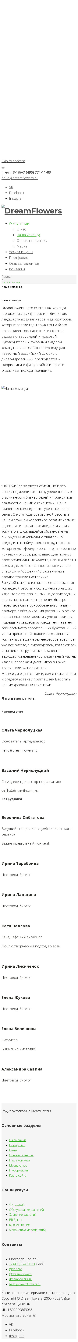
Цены (13, 1150)
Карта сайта (17, 1175)
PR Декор (15, 1220)
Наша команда (28, 235)
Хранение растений (23, 1214)
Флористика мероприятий (27, 1230)
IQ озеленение (19, 1225)
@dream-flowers (20, 1274)
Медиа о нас (18, 1165)
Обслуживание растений (26, 1210)
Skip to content (13, 161)
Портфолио (18, 257)
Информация (18, 1170)
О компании (19, 223)
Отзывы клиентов (32, 240)
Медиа (22, 246)
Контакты (17, 269)
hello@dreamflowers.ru (20, 178)
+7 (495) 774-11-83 (36, 172)
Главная (7, 276)
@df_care (15, 1269)
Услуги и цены (21, 252)
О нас (21, 229)
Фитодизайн (17, 1204)
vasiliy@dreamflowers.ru (20, 790)
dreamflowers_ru (20, 1279)
